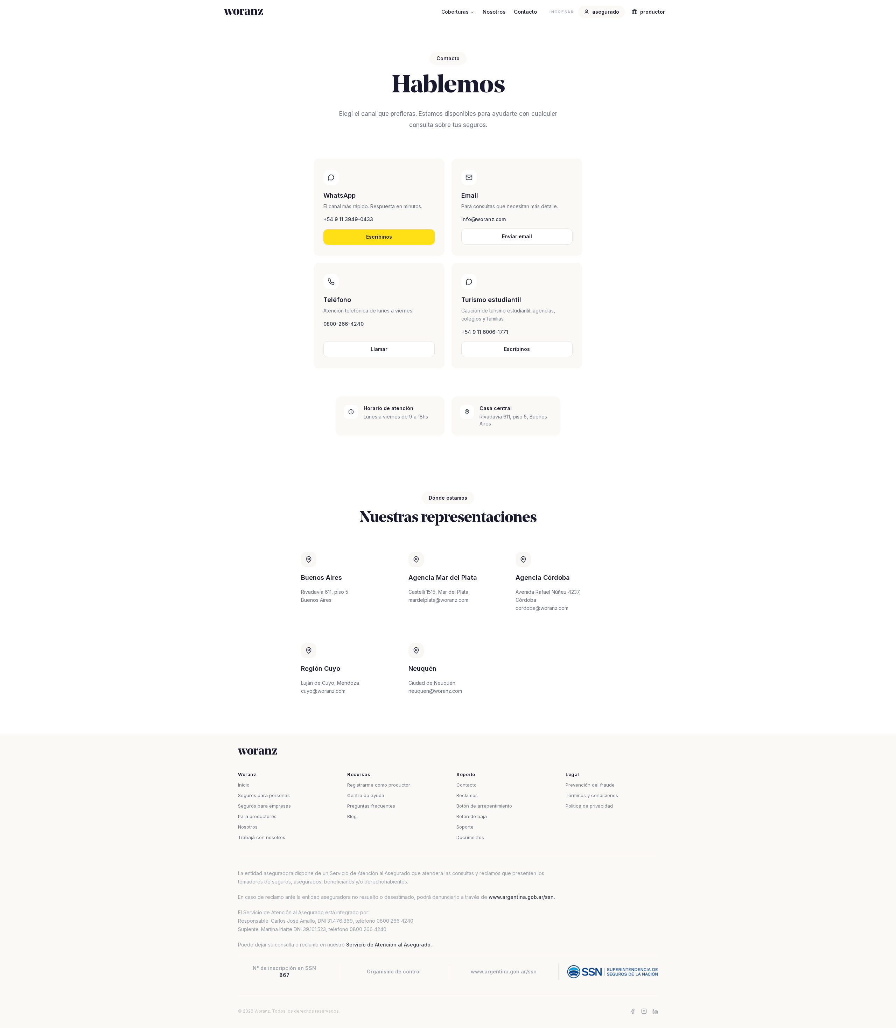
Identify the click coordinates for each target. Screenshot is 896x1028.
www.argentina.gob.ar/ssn (504, 971)
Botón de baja (471, 816)
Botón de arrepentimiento (484, 806)
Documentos (470, 837)
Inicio (244, 785)
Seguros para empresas (264, 806)
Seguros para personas (264, 795)
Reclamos (467, 795)
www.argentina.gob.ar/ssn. (522, 897)
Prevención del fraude (590, 785)
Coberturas (455, 12)
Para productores (257, 816)
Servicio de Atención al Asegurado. (389, 945)
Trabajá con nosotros (261, 837)
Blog (352, 816)
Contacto (525, 11)
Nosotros (494, 11)
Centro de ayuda (365, 795)
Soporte (465, 827)
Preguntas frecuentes (371, 806)
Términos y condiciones (592, 795)
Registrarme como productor (378, 785)
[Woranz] (243, 12)
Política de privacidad (589, 806)
